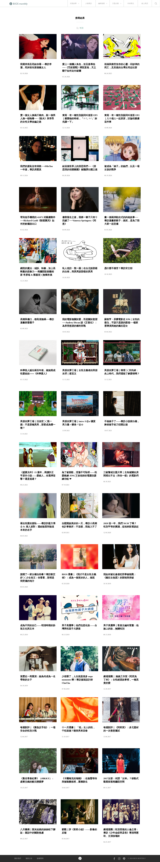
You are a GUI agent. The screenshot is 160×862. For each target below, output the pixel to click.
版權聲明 (40, 858)
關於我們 (17, 858)
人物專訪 (88, 3)
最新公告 (29, 858)
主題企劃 (115, 3)
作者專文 (130, 3)
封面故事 (73, 3)
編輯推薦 (101, 3)
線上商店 (144, 3)
